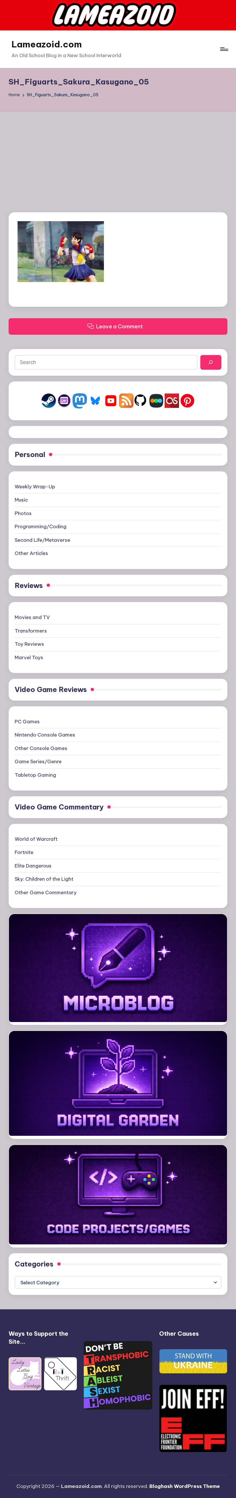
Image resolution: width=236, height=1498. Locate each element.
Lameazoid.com (47, 44)
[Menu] (223, 49)
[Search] (210, 362)
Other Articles (31, 553)
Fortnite (24, 852)
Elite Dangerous (33, 866)
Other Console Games (41, 748)
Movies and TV (32, 617)
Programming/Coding (40, 526)
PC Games (27, 721)
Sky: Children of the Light (44, 879)
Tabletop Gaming (35, 775)
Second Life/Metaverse (42, 540)
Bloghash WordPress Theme (184, 1486)
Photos (23, 513)
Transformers (31, 631)
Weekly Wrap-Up (35, 486)
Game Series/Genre (38, 761)
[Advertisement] (118, 155)
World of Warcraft (36, 839)
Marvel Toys (29, 657)
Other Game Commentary (46, 892)
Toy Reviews (29, 644)
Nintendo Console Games (45, 735)
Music (21, 500)
